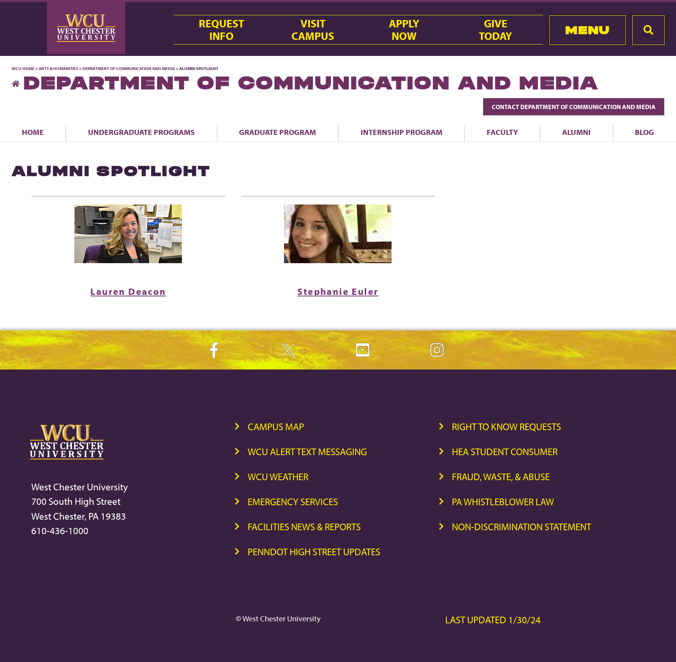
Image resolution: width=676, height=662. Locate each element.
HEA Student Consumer (504, 451)
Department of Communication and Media (129, 68)
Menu (587, 30)
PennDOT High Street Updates (314, 551)
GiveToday (495, 29)
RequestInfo (221, 29)
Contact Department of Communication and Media (574, 107)
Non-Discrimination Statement (521, 526)
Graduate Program (277, 132)
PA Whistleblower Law (503, 501)
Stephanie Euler (337, 291)
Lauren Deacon (128, 291)
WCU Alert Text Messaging (307, 451)
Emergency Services (293, 501)
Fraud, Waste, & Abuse (501, 476)
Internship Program (401, 132)
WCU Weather (278, 476)
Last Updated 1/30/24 (493, 620)
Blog (644, 132)
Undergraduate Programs (141, 132)
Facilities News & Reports (304, 526)
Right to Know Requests (506, 426)
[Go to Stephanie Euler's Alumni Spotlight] (338, 234)
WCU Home (23, 68)
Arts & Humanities (58, 68)
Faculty (502, 132)
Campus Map (276, 426)
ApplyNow (404, 29)
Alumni (576, 132)
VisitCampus (312, 29)
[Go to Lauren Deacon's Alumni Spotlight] (128, 234)
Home (33, 132)
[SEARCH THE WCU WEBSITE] (648, 30)
